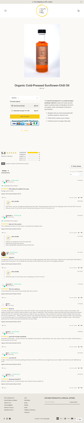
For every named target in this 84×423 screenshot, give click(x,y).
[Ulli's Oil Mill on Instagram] (7, 418)
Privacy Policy (9, 407)
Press (26, 405)
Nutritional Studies (10, 400)
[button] (79, 197)
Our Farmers (8, 405)
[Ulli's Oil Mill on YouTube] (10, 418)
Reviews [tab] (4, 170)
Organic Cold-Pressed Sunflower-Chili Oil (11, 194)
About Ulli (7, 402)
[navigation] (5, 11)
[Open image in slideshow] (42, 50)
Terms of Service (29, 410)
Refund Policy (8, 410)
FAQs (25, 407)
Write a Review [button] (77, 166)
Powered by (76, 171)
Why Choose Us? (9, 398)
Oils (25, 398)
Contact (27, 412)
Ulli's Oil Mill (46, 418)
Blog (25, 402)
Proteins (27, 400)
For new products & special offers (59, 398)
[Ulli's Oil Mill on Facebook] (4, 418)
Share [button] (4, 197)
